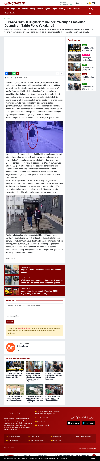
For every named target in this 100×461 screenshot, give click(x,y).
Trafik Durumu (57, 437)
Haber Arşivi (57, 440)
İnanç (69, 9)
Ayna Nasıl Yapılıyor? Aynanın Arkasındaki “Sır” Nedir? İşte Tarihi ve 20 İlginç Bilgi (88, 59)
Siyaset (47, 9)
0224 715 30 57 (43, 417)
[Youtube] (84, 417)
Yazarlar (25, 9)
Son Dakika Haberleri (37, 440)
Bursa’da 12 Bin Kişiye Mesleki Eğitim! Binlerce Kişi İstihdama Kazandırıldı (53, 376)
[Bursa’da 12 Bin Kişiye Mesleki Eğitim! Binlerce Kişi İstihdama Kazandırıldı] (54, 367)
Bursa (6, 9)
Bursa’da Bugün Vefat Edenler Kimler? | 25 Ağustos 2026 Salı (52, 398)
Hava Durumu (35, 437)
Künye (12, 448)
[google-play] (88, 423)
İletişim (6, 448)
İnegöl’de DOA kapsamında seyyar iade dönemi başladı (88, 78)
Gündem (40, 9)
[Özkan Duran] (10, 347)
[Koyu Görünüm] (92, 9)
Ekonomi (76, 9)
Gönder (10, 321)
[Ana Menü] (89, 13)
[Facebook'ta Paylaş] (6, 73)
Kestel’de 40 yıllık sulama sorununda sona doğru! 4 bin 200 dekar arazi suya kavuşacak (34, 399)
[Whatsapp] (88, 417)
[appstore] (73, 423)
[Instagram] (81, 417)
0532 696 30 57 (42, 421)
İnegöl (12, 9)
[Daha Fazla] (17, 73)
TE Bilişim (92, 448)
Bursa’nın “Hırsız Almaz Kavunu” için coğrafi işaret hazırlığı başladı (14, 398)
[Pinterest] (77, 417)
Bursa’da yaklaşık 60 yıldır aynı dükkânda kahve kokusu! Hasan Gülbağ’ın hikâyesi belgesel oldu (33, 377)
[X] (73, 417)
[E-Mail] (18, 350)
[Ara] (89, 9)
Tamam (93, 458)
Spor (18, 9)
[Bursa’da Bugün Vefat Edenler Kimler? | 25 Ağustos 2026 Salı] (54, 389)
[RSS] (91, 417)
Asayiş (32, 9)
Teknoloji (61, 9)
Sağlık (54, 9)
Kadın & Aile (86, 55)
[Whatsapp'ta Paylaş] (14, 73)
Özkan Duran (10, 78)
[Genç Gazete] (14, 3)
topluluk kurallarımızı (25, 328)
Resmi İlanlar (10, 13)
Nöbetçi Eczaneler (14, 437)
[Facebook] (70, 417)
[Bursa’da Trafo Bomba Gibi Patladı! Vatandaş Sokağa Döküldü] (15, 367)
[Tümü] (93, 40)
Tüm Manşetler (13, 440)
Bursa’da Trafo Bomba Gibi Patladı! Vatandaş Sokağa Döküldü (14, 375)
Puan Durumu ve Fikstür (83, 437)
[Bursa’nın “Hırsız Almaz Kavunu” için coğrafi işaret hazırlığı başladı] (15, 389)
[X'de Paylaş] (10, 73)
